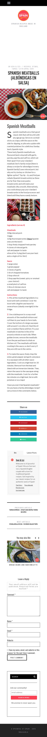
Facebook (24, 412)
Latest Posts (32, 453)
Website (10, 640)
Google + (23, 428)
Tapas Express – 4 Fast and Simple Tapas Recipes (23, 509)
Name (10, 621)
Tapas (14, 69)
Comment (11, 594)
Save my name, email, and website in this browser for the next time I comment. (23, 651)
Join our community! (18, 688)
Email (23, 439)
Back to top (23, 732)
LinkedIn (23, 434)
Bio (15, 453)
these (29, 239)
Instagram (20, 490)
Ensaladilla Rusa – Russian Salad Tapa (23, 522)
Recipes (27, 67)
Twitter (24, 417)
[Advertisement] (23, 46)
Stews (35, 67)
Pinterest (24, 423)
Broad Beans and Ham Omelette (23, 565)
